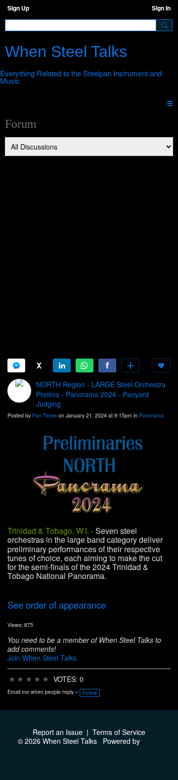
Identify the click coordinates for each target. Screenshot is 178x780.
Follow (90, 692)
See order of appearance (56, 604)
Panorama (151, 415)
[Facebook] (107, 365)
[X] (39, 365)
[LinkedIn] (62, 365)
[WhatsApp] (84, 365)
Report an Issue (58, 732)
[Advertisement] (89, 251)
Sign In (161, 7)
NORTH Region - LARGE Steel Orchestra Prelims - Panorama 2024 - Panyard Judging (101, 394)
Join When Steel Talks (42, 658)
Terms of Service (118, 732)
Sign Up (18, 7)
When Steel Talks (66, 51)
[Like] (161, 365)
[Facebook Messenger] (16, 365)
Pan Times (44, 415)
